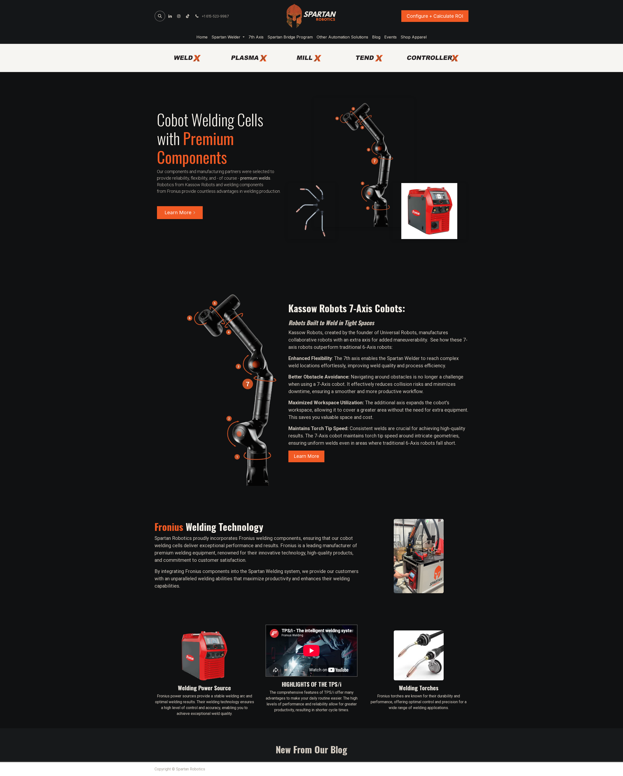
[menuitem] (202, 37)
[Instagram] (179, 16)
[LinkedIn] (170, 16)
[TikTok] (188, 16)
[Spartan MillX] (311, 58)
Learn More (178, 212)
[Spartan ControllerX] (432, 58)
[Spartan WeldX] (190, 58)
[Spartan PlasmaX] (250, 58)
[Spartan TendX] (371, 58)
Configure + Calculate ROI (435, 16)
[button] (160, 16)
